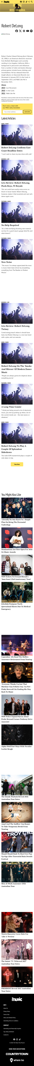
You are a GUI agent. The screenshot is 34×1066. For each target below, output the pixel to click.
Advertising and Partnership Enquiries (12, 1028)
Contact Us (5, 1034)
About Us (5, 1008)
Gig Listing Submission (8, 1031)
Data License (30, 97)
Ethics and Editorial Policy (9, 1017)
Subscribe (27, 112)
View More (17, 464)
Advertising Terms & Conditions (10, 1020)
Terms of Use (6, 1014)
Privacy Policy (6, 1011)
